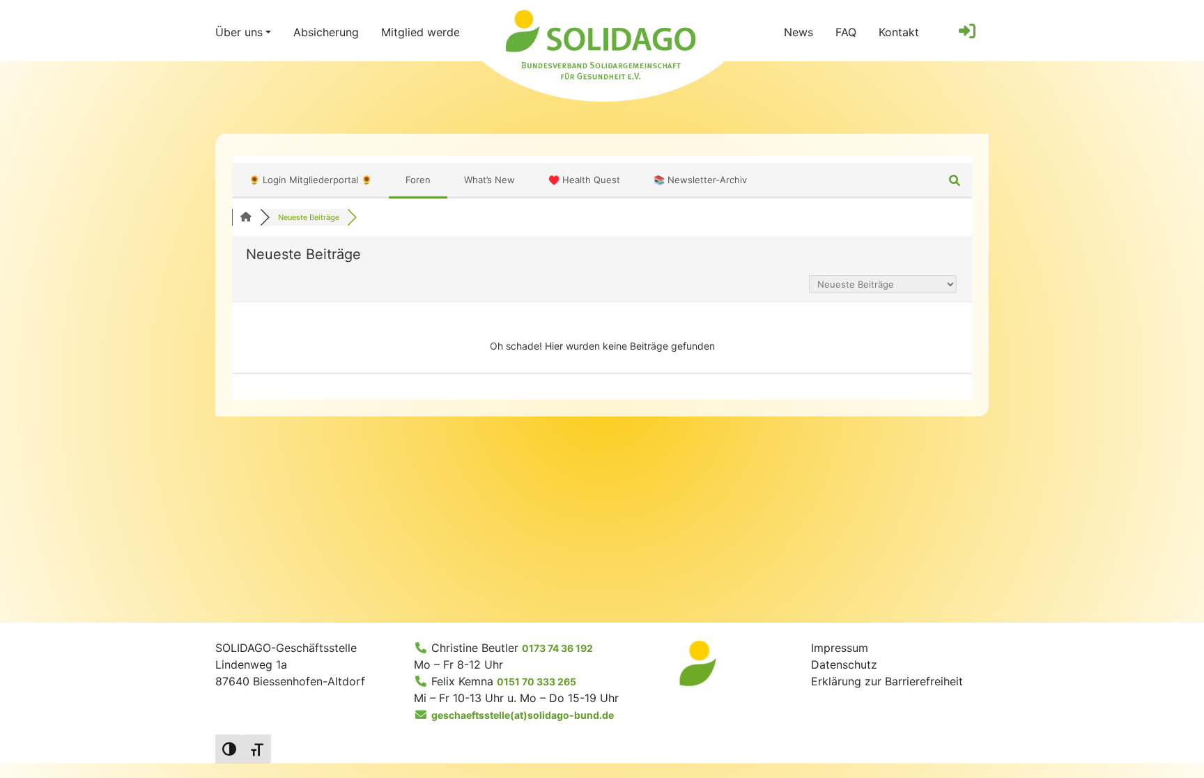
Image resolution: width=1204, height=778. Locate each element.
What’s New (489, 179)
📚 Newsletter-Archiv (700, 179)
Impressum (839, 648)
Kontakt (899, 32)
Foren (418, 179)
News (798, 32)
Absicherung (326, 32)
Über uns (239, 32)
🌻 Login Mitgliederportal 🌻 (310, 179)
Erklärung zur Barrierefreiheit (887, 681)
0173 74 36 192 (557, 648)
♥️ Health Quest (584, 179)
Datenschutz (844, 664)
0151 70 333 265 (536, 681)
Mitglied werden (423, 32)
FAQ (845, 32)
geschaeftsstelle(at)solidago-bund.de (522, 715)
